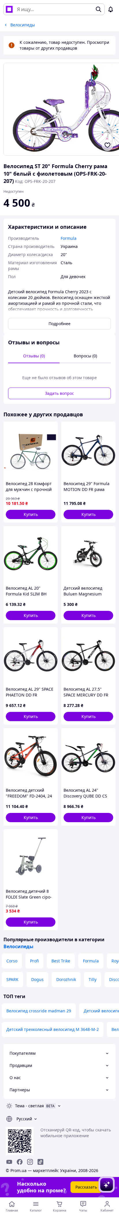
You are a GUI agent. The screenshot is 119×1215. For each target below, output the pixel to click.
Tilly (92, 979)
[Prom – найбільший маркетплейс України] (9, 9)
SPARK (12, 979)
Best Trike (60, 961)
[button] (30, 514)
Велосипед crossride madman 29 (38, 1011)
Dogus (37, 979)
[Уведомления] (111, 9)
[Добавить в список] (107, 145)
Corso (11, 961)
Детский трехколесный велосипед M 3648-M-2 (52, 1029)
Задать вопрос (59, 393)
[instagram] (30, 1161)
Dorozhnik (66, 979)
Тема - (29, 1105)
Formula (91, 961)
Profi (34, 961)
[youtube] (9, 1161)
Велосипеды (18, 946)
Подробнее (59, 323)
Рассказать (86, 1187)
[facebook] (19, 1161)
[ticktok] (40, 1161)
